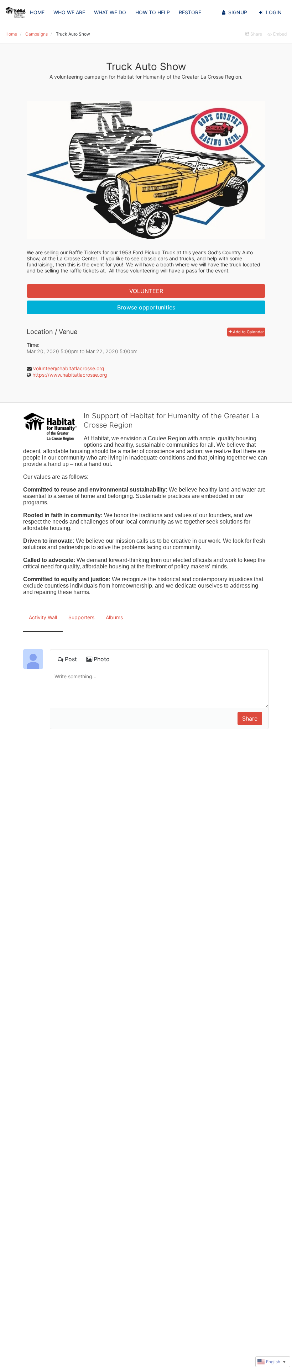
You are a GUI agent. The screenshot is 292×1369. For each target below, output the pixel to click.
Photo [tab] (102, 659)
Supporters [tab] (81, 617)
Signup (237, 12)
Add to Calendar (248, 331)
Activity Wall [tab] (43, 617)
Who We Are (69, 12)
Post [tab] (71, 659)
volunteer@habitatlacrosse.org (68, 368)
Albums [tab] (114, 617)
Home (37, 12)
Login (274, 12)
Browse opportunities (146, 307)
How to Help (152, 12)
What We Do (110, 12)
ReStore (190, 12)
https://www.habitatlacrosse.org (69, 375)
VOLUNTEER (146, 291)
